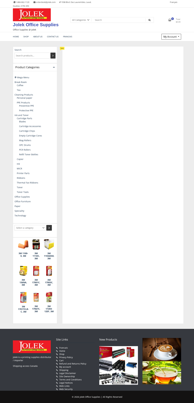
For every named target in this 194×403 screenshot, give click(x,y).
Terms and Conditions (70, 379)
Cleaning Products (24, 94)
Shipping (63, 370)
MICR (19, 168)
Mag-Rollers (25, 140)
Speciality (19, 210)
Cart (61, 360)
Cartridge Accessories (30, 126)
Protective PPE (26, 110)
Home (62, 350)
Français (173, 2)
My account (65, 366)
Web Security (66, 389)
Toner (20, 187)
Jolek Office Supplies (36, 24)
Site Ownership (67, 376)
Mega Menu (23, 77)
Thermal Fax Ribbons (27, 182)
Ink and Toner (22, 115)
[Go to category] (49, 228)
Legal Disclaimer (67, 373)
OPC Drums (25, 145)
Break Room (21, 82)
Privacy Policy (66, 357)
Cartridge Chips (27, 130)
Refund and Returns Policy (72, 363)
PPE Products (23, 102)
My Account (170, 36)
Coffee (20, 85)
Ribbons (21, 177)
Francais (63, 347)
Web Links (64, 386)
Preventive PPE (26, 105)
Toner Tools (23, 192)
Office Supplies (22, 196)
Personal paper (24, 97)
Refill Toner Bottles (28, 154)
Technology (20, 215)
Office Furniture (23, 201)
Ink (18, 163)
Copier (20, 159)
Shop (61, 354)
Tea (18, 90)
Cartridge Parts (24, 118)
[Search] (52, 56)
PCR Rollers (25, 149)
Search (18, 49)
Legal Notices (66, 382)
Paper (17, 206)
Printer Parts (23, 173)
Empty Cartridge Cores (30, 135)
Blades (22, 121)
